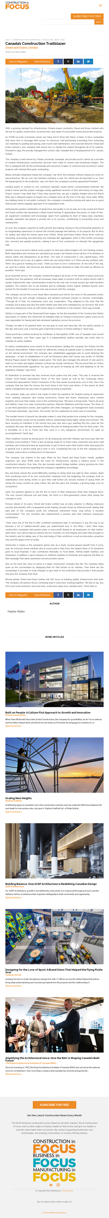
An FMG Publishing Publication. (54, 1213)
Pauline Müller (20, 52)
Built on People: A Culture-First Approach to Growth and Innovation (47, 713)
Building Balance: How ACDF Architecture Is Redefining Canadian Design (51, 885)
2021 (8, 40)
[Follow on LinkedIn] (51, 1185)
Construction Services (26, 40)
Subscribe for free (87, 16)
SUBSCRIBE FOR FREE (54, 1105)
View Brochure (42, 61)
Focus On (47, 40)
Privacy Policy (67, 1191)
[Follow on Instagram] (58, 1185)
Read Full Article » (13, 726)
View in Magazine (18, 61)
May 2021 (60, 40)
